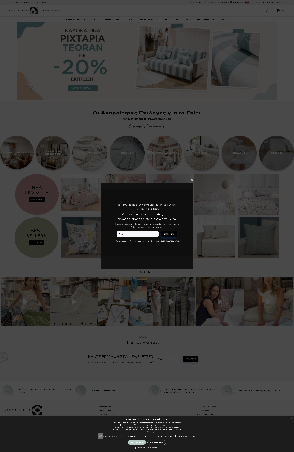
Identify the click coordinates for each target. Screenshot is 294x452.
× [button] (291, 418)
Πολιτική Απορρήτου (169, 241)
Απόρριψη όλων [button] (156, 442)
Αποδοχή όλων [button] (137, 442)
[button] (147, 447)
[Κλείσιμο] (192, 180)
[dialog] (147, 434)
